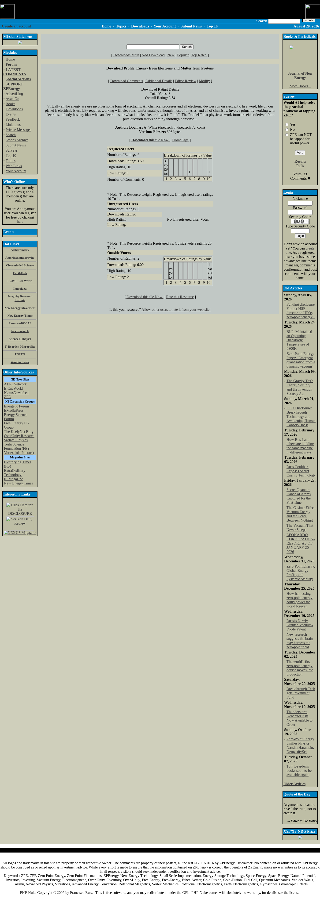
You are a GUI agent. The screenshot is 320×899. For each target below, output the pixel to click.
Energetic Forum (16, 406)
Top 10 (11, 156)
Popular (183, 55)
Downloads (14, 109)
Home (10, 59)
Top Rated (199, 55)
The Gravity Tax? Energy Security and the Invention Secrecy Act (300, 387)
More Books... (300, 86)
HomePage (180, 140)
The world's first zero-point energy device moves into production (300, 668)
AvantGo (12, 99)
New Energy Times (18, 483)
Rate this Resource (180, 297)
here (20, 221)
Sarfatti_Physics (16, 440)
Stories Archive (17, 140)
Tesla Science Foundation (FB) (16, 446)
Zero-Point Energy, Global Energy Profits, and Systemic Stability (301, 572)
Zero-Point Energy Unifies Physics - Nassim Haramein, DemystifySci (300, 745)
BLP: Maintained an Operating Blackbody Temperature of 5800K (299, 340)
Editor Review (185, 81)
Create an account (16, 26)
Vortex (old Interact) (19, 453)
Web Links (14, 166)
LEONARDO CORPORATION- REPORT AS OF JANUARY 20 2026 (301, 543)
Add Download (153, 55)
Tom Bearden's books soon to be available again (299, 770)
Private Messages (18, 130)
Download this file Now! (150, 140)
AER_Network (15, 384)
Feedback (13, 119)
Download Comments (126, 81)
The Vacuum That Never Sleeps (300, 527)
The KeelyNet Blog (18, 432)
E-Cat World (13, 388)
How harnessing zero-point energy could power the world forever (300, 600)
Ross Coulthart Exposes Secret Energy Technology (301, 471)
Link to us (13, 125)
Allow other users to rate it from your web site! (176, 309)
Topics (10, 161)
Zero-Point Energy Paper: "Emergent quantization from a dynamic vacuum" (301, 360)
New (171, 55)
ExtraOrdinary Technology (14, 473)
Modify (204, 81)
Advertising (14, 94)
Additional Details (158, 81)
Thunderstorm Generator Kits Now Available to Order (300, 718)
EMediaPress (13, 410)
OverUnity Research (19, 436)
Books (10, 104)
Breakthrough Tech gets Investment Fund (301, 693)
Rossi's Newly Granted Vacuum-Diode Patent (300, 625)
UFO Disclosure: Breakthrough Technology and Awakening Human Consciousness (301, 416)
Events (11, 114)
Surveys (12, 150)
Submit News (16, 145)
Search (11, 135)
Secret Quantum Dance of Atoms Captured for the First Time (299, 496)
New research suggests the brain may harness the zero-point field (300, 640)
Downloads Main (126, 55)
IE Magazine (13, 479)
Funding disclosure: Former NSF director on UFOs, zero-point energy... (301, 310)
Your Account (16, 171)
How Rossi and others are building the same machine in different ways (300, 446)
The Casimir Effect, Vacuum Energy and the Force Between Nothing (301, 514)
